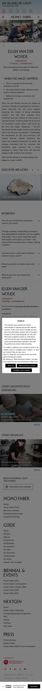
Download (34, 686)
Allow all (10, 365)
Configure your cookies (21, 370)
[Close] (3, 686)
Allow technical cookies (27, 365)
